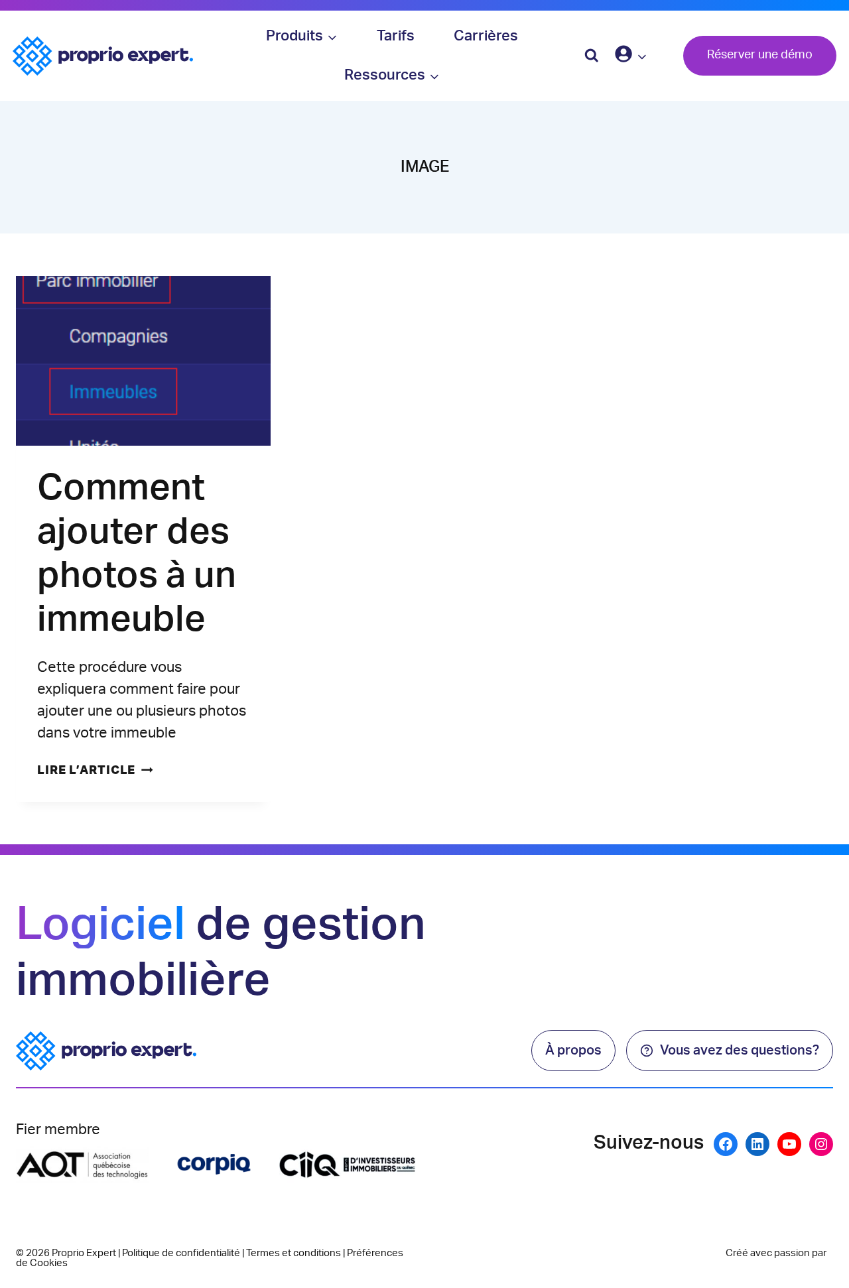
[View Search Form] (591, 55)
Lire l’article (95, 770)
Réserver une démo (760, 55)
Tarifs (396, 36)
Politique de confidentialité (181, 1253)
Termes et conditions (293, 1253)
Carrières (486, 36)
